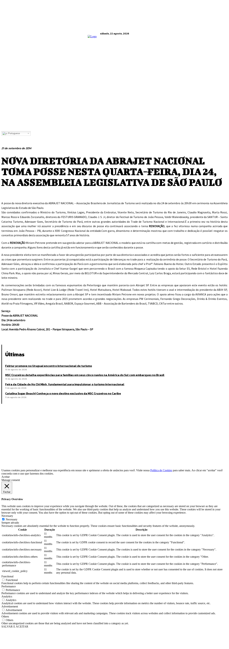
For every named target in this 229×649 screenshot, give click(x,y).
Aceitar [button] (5, 476)
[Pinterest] (33, 335)
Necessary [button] (7, 515)
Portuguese (13, 133)
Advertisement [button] (9, 606)
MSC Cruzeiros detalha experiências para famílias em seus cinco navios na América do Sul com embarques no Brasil (84, 375)
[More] (59, 335)
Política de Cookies (161, 470)
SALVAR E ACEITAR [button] (14, 626)
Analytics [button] (6, 596)
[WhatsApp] (46, 335)
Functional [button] (7, 576)
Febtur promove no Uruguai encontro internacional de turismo (48, 366)
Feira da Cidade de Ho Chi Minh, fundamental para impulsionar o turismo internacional (64, 384)
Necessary (11, 519)
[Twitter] (20, 335)
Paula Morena (29, 453)
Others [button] (5, 616)
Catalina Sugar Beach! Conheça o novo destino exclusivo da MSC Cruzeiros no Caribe (63, 393)
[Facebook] (7, 335)
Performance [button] (8, 586)
